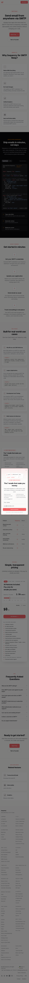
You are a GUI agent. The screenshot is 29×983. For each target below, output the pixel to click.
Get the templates (14, 509)
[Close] (26, 470)
